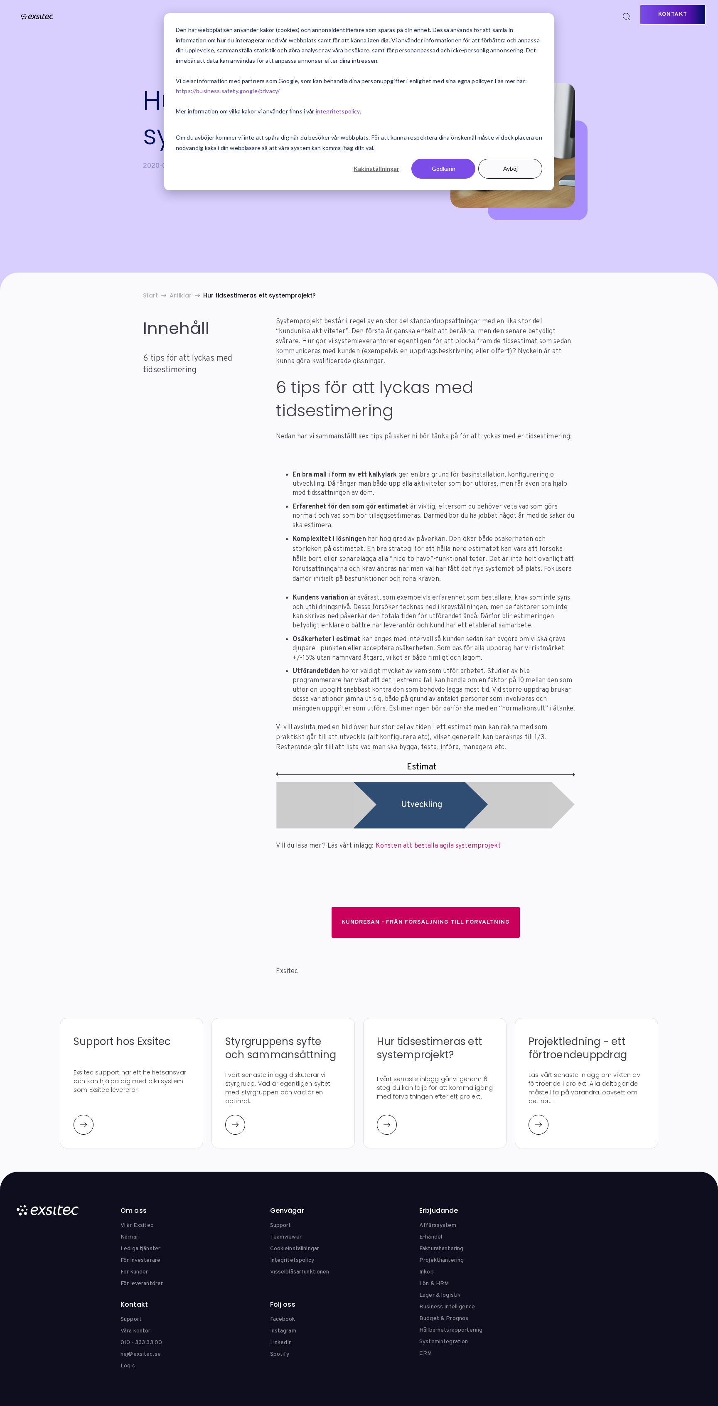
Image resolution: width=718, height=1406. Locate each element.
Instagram (283, 1331)
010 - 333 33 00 (141, 1342)
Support (280, 1225)
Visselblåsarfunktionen (299, 1272)
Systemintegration (443, 1341)
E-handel (430, 1237)
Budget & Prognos (443, 1318)
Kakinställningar (376, 168)
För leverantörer (141, 1283)
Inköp (426, 1272)
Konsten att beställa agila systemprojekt (437, 846)
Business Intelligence (447, 1306)
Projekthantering (441, 1260)
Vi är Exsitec (136, 1225)
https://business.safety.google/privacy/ (228, 90)
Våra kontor (135, 1331)
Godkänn (443, 168)
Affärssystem (437, 1225)
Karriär (129, 1237)
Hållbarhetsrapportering (450, 1330)
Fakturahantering (441, 1248)
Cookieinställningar (295, 1248)
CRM (425, 1353)
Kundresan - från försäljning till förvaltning (426, 922)
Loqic (127, 1365)
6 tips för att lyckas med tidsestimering (187, 364)
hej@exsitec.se (140, 1354)
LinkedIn (281, 1342)
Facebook (282, 1319)
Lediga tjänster (140, 1248)
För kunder (134, 1272)
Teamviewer (286, 1237)
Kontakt (672, 14)
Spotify (280, 1354)
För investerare (140, 1260)
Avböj (510, 168)
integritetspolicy (338, 111)
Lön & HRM (434, 1283)
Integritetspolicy (292, 1260)
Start (150, 295)
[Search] (627, 17)
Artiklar (181, 295)
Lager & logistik (439, 1295)
